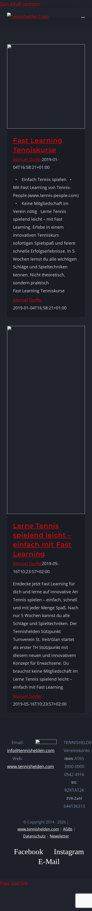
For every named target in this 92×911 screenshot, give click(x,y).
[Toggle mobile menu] (83, 15)
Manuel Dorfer (27, 159)
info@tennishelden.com (30, 750)
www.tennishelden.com (30, 766)
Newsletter (59, 836)
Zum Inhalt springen (20, 4)
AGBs (67, 829)
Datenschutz (34, 836)
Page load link (14, 883)
